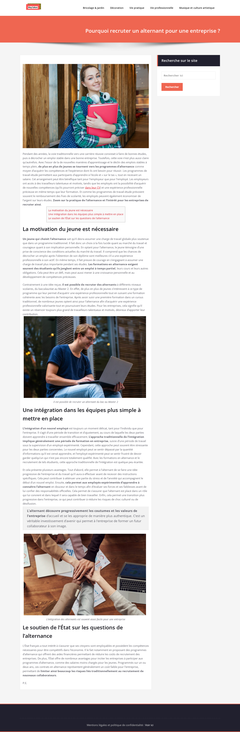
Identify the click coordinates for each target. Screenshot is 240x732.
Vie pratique (136, 7)
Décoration (117, 7)
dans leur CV (92, 187)
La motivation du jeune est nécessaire (70, 210)
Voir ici (149, 725)
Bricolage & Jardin (93, 7)
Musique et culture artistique (197, 7)
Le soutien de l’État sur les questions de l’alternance (78, 218)
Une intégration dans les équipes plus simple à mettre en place (85, 214)
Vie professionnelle (161, 7)
